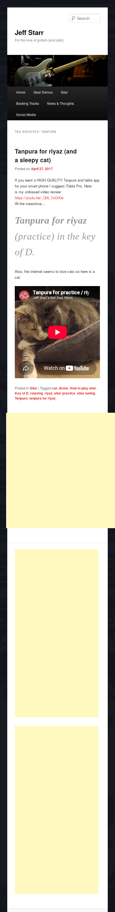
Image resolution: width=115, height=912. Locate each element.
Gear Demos (43, 92)
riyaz (48, 393)
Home (20, 92)
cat (54, 388)
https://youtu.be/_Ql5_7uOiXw (39, 197)
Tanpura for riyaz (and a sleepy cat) (46, 155)
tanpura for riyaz (42, 398)
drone (63, 388)
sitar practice (64, 393)
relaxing (36, 393)
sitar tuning (86, 393)
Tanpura (21, 398)
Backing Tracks (27, 103)
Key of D (21, 393)
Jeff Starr (29, 32)
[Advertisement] (57, 633)
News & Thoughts (60, 103)
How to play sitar (83, 388)
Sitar (64, 92)
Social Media (26, 114)
